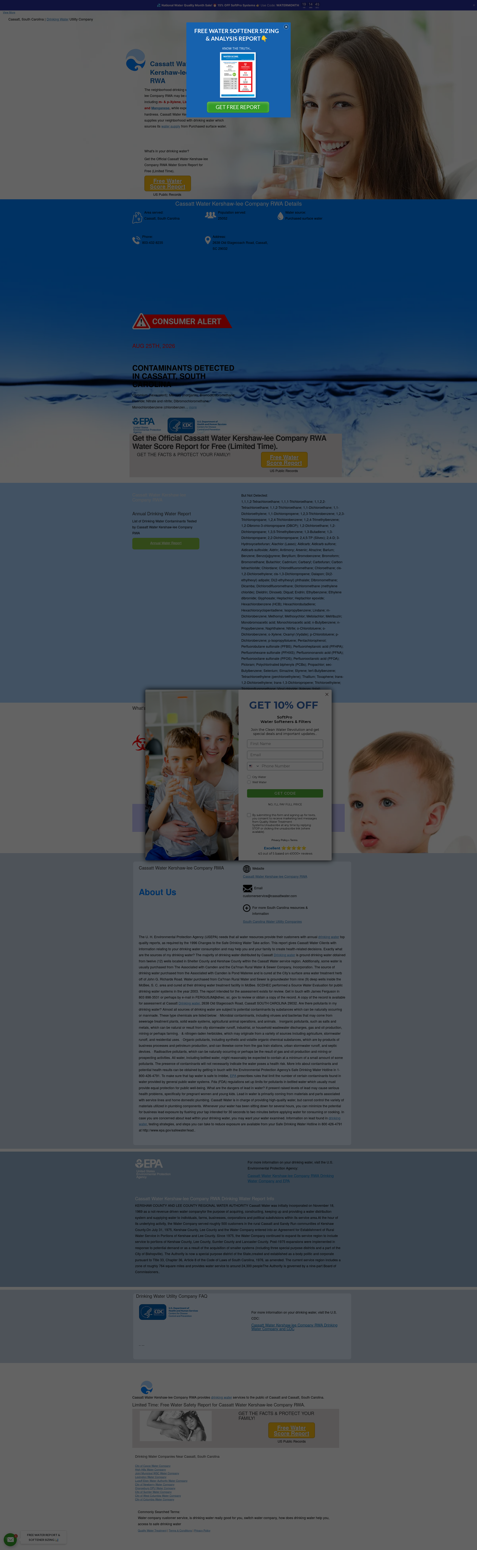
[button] (286, 27)
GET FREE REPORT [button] (238, 107)
